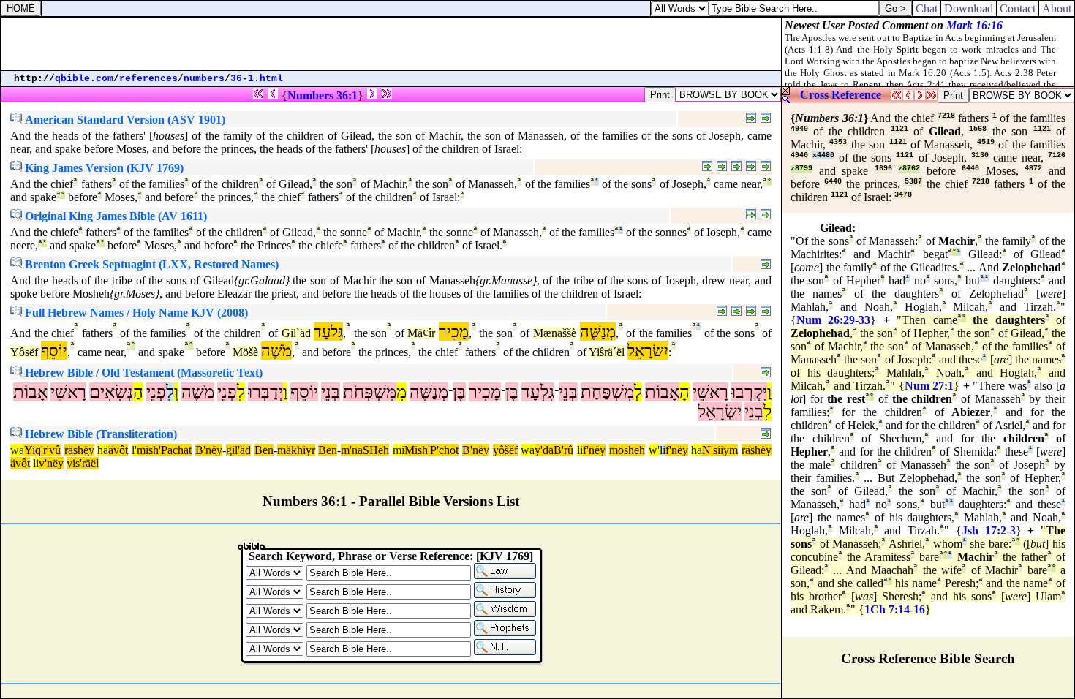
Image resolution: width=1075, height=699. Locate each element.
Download (968, 8)
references (148, 78)
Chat (926, 8)
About (1056, 8)
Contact (1017, 8)
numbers (204, 78)
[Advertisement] (391, 44)
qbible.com (84, 78)
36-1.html (256, 78)
